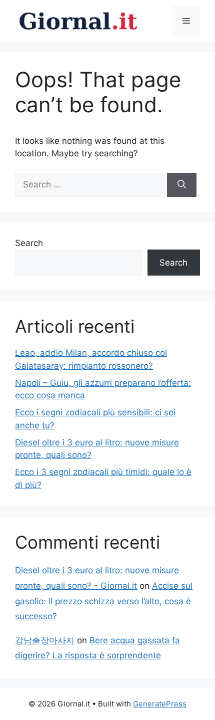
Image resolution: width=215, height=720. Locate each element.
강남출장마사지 (44, 640)
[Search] (181, 185)
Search (29, 243)
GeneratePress (159, 703)
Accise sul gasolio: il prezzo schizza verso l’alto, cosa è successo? (103, 601)
